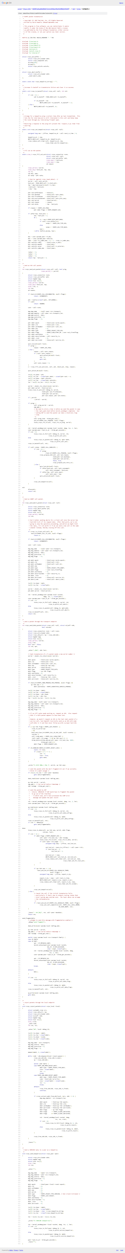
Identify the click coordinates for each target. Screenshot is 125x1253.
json (121, 1250)
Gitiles (11, 1250)
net (73, 9)
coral (20, 9)
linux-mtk (27, 9)
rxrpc (79, 9)
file (55, 13)
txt (117, 1250)
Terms (21, 1250)
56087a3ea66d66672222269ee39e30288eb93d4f (50, 9)
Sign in (121, 3)
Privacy (16, 1250)
